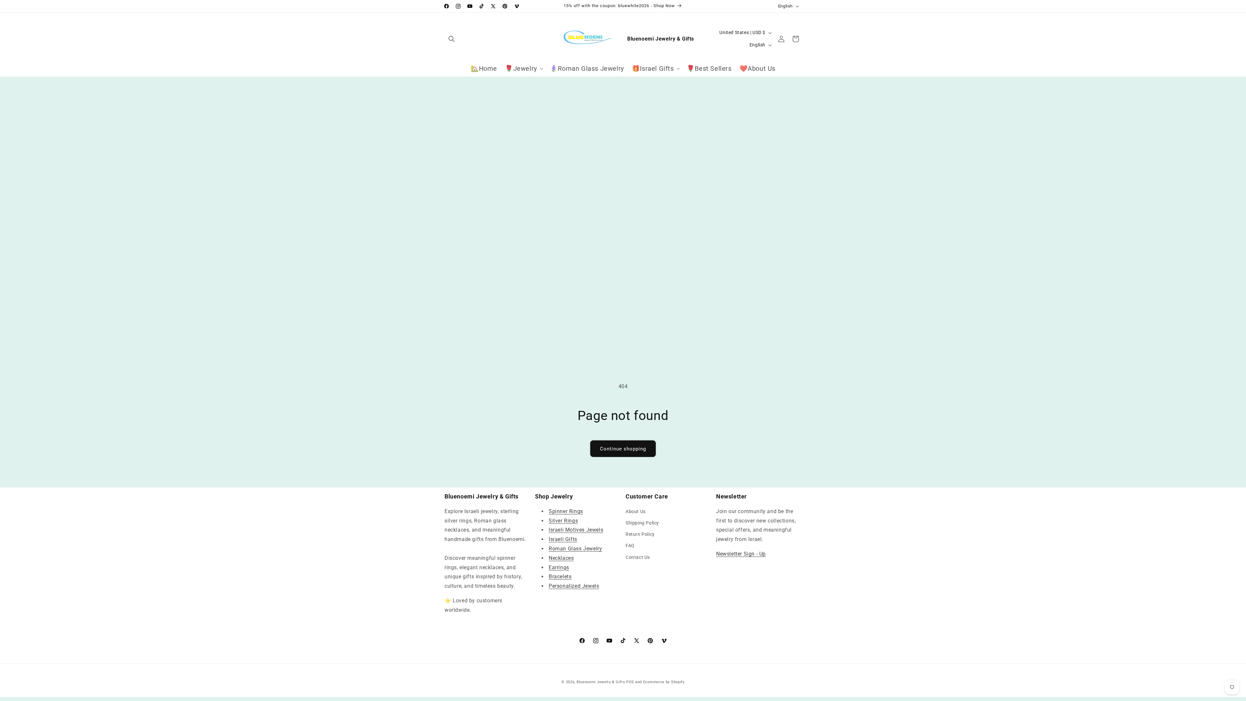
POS (630, 682)
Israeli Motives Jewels (576, 530)
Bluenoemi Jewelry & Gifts (601, 682)
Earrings (559, 567)
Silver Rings (563, 521)
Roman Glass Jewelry (575, 549)
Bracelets (560, 576)
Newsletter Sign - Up (741, 554)
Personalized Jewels (574, 586)
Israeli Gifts (563, 539)
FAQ (630, 545)
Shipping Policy (642, 522)
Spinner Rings (566, 511)
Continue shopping (623, 449)
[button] (452, 39)
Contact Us (638, 557)
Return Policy (640, 534)
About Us (636, 511)
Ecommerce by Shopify (664, 682)
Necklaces (561, 558)
